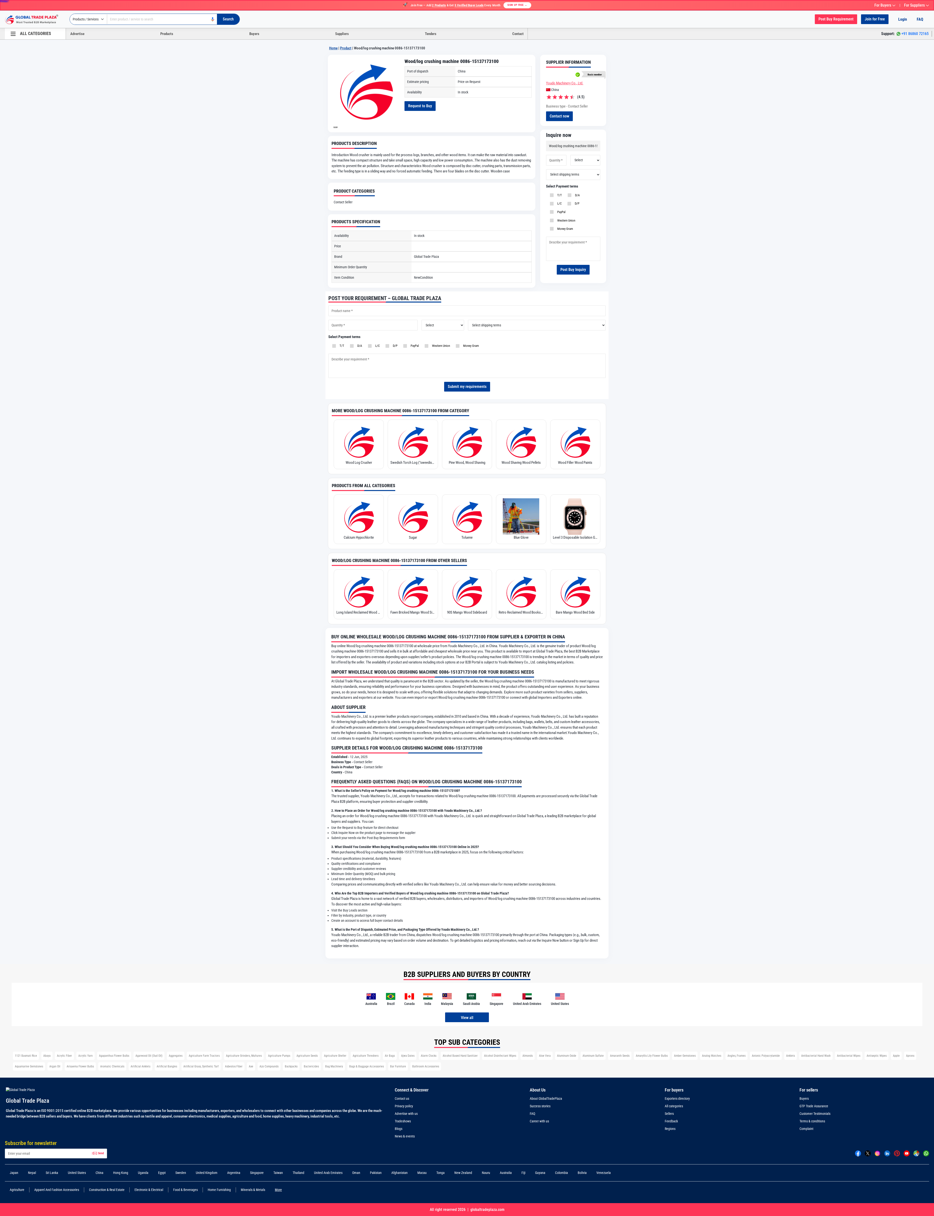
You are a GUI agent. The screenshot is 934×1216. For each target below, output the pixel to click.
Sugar (413, 537)
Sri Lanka (52, 1173)
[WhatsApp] (926, 1153)
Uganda (143, 1173)
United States (77, 1173)
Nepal (32, 1173)
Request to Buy (420, 106)
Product (345, 48)
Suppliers (342, 34)
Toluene (467, 537)
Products (166, 34)
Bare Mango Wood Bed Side (575, 612)
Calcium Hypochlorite (359, 537)
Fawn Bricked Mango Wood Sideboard (412, 612)
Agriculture (17, 1190)
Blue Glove (521, 537)
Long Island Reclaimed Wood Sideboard (358, 612)
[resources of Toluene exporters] (467, 516)
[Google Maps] (916, 1153)
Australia (506, 1173)
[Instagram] (877, 1153)
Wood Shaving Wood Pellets (521, 462)
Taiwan (278, 1173)
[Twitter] (868, 1153)
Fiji (523, 1173)
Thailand (298, 1173)
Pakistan (376, 1173)
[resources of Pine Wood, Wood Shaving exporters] (467, 441)
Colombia (561, 1173)
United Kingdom (206, 1173)
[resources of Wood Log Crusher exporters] (359, 441)
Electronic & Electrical (149, 1190)
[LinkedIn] (887, 1153)
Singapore (257, 1173)
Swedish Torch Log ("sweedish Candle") (412, 462)
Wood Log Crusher (359, 462)
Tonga (440, 1173)
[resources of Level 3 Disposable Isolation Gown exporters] (575, 516)
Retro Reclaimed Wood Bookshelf (521, 612)
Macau (422, 1173)
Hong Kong (120, 1173)
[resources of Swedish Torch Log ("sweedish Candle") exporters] (413, 441)
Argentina (233, 1173)
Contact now (559, 116)
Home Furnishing (219, 1190)
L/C (559, 203)
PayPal (561, 212)
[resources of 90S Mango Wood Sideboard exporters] (467, 591)
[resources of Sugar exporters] (413, 516)
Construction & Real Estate (107, 1190)
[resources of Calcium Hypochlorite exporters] (359, 516)
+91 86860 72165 (915, 33)
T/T (559, 195)
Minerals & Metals (253, 1190)
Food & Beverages (185, 1190)
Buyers (254, 34)
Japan (14, 1173)
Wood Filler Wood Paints (575, 462)
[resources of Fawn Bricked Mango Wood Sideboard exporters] (413, 591)
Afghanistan (399, 1173)
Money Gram (564, 229)
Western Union (565, 220)
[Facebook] (858, 1153)
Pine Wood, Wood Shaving (467, 462)
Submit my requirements (467, 386)
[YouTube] (907, 1153)
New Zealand (463, 1173)
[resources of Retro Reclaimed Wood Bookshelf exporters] (521, 591)
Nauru (486, 1173)
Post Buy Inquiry (573, 269)
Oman (356, 1173)
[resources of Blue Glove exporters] (521, 516)
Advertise (77, 34)
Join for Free (875, 19)
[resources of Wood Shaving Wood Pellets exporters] (521, 441)
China (99, 1173)
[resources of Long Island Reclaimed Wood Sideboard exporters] (359, 591)
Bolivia (582, 1173)
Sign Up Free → (517, 5)
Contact (518, 34)
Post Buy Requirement (835, 19)
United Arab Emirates (328, 1173)
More (278, 1190)
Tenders (430, 34)
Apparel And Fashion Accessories (56, 1190)
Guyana (540, 1173)
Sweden (180, 1173)
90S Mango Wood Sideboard (467, 612)
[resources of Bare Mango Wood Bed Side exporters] (575, 591)
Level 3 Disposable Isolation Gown (575, 537)
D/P (576, 203)
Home (333, 48)
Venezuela (603, 1173)
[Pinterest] (897, 1153)
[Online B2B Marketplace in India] (35, 19)
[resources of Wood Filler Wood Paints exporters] (575, 441)
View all (467, 1017)
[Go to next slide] (335, 127)
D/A (577, 195)
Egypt (162, 1173)
